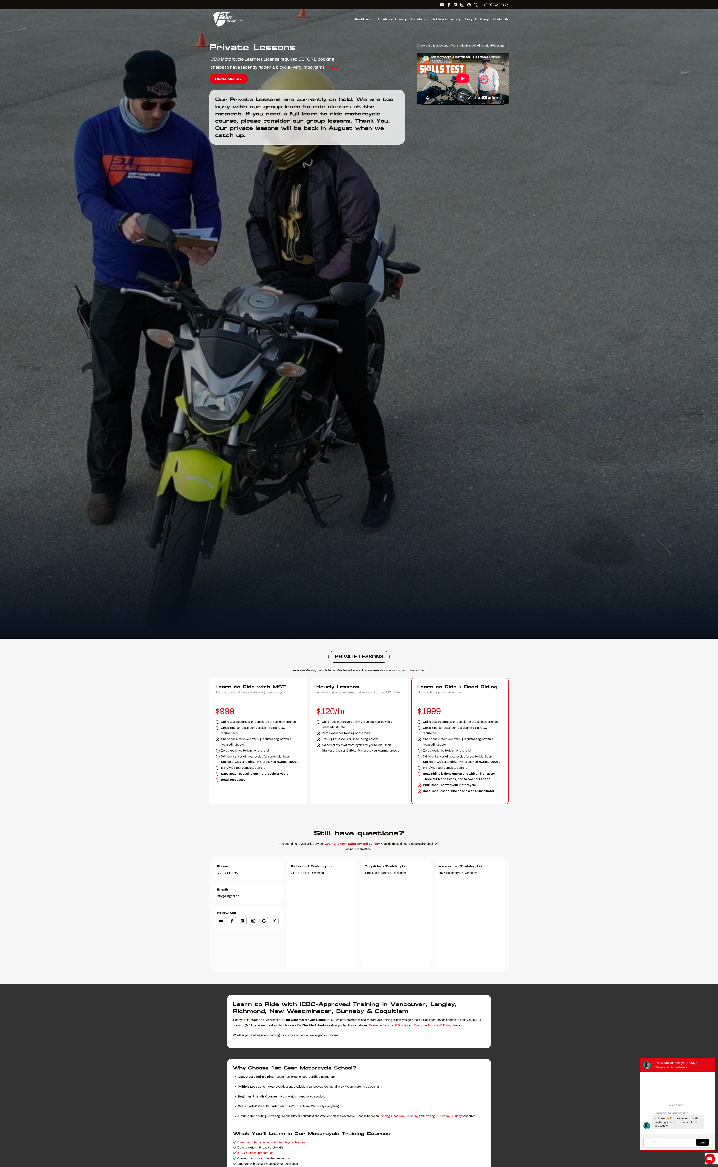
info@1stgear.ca (228, 896)
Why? (332, 67)
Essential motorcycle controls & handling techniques (271, 1142)
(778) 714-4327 (496, 4)
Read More (227, 78)
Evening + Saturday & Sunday (388, 1025)
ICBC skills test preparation (255, 1152)
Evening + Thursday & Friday (432, 1025)
